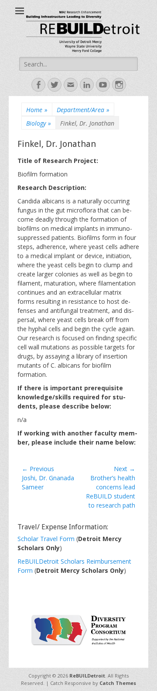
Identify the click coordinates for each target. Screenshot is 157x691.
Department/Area (83, 110)
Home (37, 110)
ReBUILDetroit (87, 675)
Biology (38, 123)
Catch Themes (117, 683)
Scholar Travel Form (46, 539)
